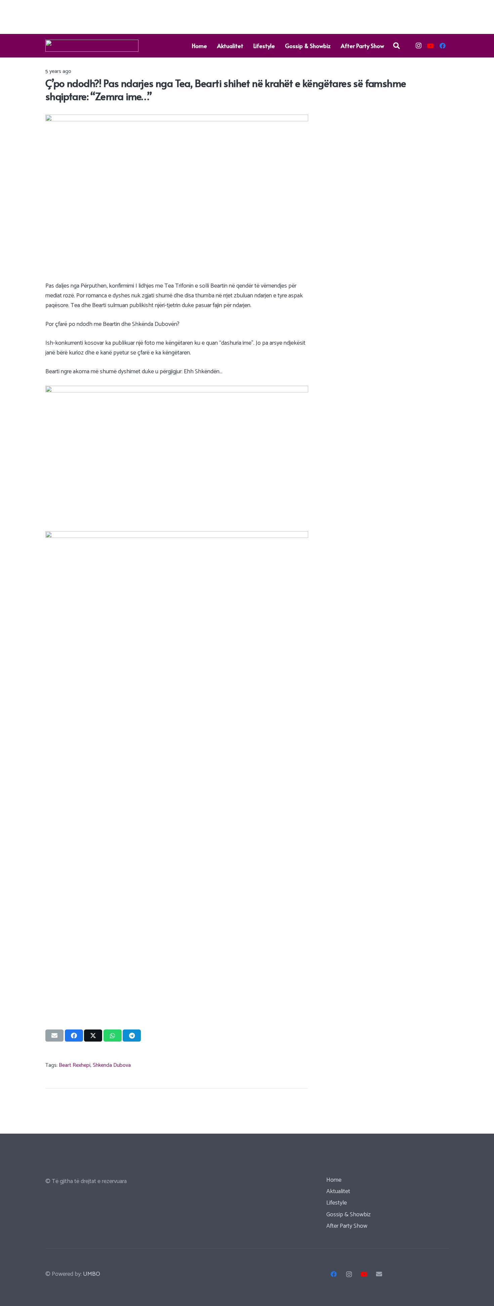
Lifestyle (336, 1203)
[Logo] (91, 46)
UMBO (91, 1274)
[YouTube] (430, 46)
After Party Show (346, 1226)
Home (333, 1180)
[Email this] (54, 1035)
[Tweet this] (93, 1035)
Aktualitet (338, 1191)
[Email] (379, 1274)
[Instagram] (418, 46)
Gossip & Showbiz (348, 1215)
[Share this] (74, 1035)
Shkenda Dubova (112, 1065)
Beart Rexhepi (74, 1065)
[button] (396, 45)
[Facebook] (443, 46)
